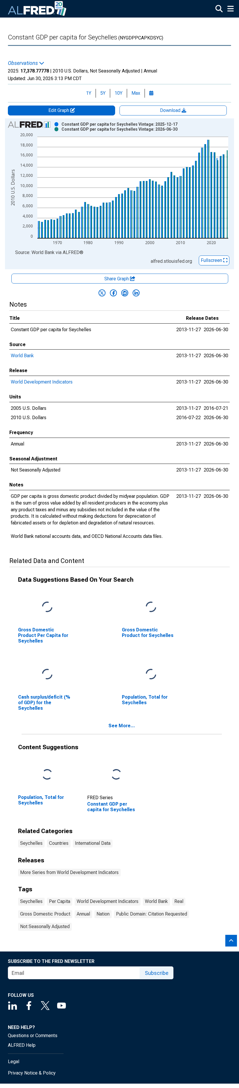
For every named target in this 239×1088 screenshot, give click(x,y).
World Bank (22, 355)
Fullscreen (212, 260)
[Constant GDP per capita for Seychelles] (116, 774)
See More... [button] (121, 725)
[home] (37, 9)
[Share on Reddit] (124, 292)
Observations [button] (23, 63)
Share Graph (117, 279)
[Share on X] (102, 292)
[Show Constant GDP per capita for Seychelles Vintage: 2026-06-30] (119, 129)
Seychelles (31, 843)
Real (178, 901)
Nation (103, 914)
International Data (92, 843)
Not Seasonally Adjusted (45, 926)
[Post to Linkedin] (136, 292)
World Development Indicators (42, 382)
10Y (118, 93)
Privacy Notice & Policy (32, 1073)
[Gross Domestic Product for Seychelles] (151, 607)
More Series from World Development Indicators (69, 872)
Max (135, 93)
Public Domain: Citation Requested (151, 914)
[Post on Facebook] (113, 292)
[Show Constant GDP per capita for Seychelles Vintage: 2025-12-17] (119, 124)
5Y (103, 93)
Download (171, 110)
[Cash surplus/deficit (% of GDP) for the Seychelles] (47, 674)
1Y (88, 93)
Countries (58, 843)
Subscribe (156, 973)
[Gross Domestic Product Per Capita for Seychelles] (47, 607)
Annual (83, 914)
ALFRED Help (22, 1045)
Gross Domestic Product (45, 914)
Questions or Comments (32, 1035)
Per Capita (59, 901)
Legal (13, 1061)
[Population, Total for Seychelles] (151, 674)
